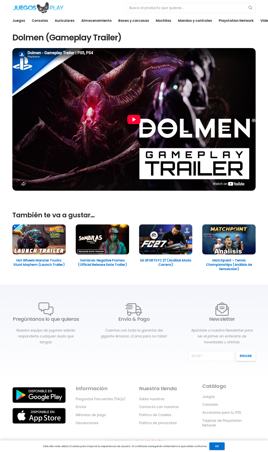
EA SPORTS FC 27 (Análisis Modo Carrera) (165, 262)
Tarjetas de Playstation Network (222, 423)
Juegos (208, 396)
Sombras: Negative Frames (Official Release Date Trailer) (102, 262)
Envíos (81, 407)
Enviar (246, 356)
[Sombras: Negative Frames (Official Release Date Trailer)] (102, 253)
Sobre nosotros (151, 399)
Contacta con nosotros (159, 407)
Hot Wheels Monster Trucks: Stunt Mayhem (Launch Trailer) (39, 262)
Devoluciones (87, 423)
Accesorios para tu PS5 (221, 412)
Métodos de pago (91, 415)
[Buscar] (250, 7)
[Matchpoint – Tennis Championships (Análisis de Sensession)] (229, 253)
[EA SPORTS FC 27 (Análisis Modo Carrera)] (165, 253)
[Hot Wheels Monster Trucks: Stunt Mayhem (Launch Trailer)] (39, 253)
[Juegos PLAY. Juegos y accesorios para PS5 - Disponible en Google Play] (39, 395)
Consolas (210, 404)
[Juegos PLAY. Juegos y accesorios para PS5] (38, 8)
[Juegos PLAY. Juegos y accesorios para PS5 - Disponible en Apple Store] (39, 416)
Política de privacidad (158, 423)
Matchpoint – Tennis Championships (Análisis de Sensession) (229, 264)
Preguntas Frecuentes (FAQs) (100, 399)
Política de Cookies (155, 415)
